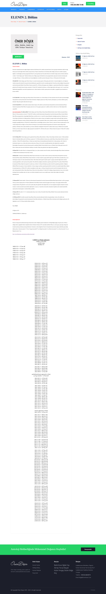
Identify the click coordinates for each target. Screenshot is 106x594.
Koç (55, 573)
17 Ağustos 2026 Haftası (88, 72)
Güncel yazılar (22, 21)
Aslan (56, 570)
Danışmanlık (31, 9)
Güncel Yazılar (36, 565)
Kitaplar (80, 44)
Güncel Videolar (36, 570)
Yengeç (61, 570)
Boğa (71, 570)
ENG (64, 3)
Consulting (91, 3)
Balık (56, 565)
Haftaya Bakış (51, 9)
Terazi (61, 568)
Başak (66, 568)
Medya (59, 9)
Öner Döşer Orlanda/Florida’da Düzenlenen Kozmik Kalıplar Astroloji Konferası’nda (87, 109)
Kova (60, 565)
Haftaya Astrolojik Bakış (84, 48)
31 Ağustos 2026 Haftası (88, 56)
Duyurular (41, 9)
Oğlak (64, 565)
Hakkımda (22, 9)
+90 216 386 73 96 (76, 5)
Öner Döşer (14, 21)
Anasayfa (13, 9)
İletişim (66, 9)
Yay (68, 565)
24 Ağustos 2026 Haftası (88, 64)
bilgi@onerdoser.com (85, 577)
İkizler (66, 570)
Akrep (56, 568)
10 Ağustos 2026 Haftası (88, 80)
